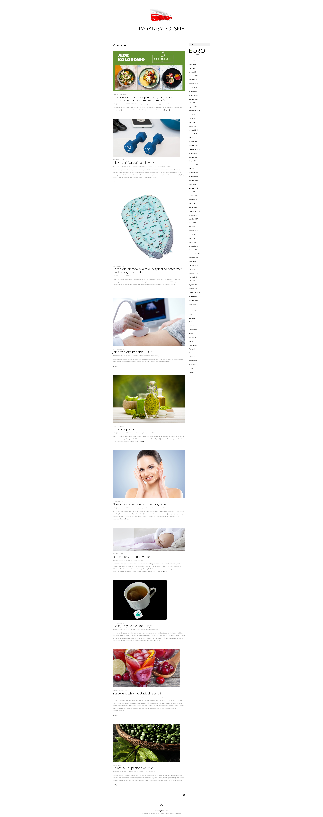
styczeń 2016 (193, 285)
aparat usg (135, 355)
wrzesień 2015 (193, 296)
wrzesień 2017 (193, 215)
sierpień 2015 (193, 300)
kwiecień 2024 (193, 84)
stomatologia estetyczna (139, 508)
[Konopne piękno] (149, 423)
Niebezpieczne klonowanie (131, 557)
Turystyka (192, 364)
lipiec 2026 (192, 64)
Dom (190, 314)
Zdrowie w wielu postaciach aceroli (137, 693)
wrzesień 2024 (193, 80)
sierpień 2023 (193, 99)
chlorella (131, 771)
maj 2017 (192, 227)
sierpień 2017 (193, 219)
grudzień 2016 (193, 246)
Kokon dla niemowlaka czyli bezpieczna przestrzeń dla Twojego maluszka (148, 270)
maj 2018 (192, 192)
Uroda (127, 629)
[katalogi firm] (197, 55)
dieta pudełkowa (152, 104)
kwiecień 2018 (193, 196)
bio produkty (144, 697)
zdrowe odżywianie (166, 166)
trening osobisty (157, 166)
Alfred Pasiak (116, 166)
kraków (136, 166)
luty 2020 (192, 138)
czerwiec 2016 (193, 265)
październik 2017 (194, 211)
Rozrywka (192, 357)
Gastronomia (193, 330)
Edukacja (192, 318)
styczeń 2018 (193, 207)
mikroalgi (136, 771)
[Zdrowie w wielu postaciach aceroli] (146, 687)
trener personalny (147, 166)
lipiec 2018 (192, 184)
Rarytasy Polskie (160, 811)
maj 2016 (192, 269)
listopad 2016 (193, 250)
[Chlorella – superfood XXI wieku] (146, 761)
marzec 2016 (193, 277)
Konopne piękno (124, 429)
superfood (141, 771)
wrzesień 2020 (193, 130)
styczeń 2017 (193, 242)
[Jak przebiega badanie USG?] (149, 345)
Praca (191, 353)
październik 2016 (194, 254)
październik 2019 (194, 149)
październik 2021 (194, 111)
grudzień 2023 (193, 91)
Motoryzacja (193, 345)
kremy (155, 433)
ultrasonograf (154, 355)
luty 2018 (192, 203)
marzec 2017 (193, 234)
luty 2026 (192, 68)
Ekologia (192, 322)
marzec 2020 (193, 134)
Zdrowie (133, 104)
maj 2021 (192, 114)
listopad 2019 (193, 145)
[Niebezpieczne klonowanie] (149, 550)
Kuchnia (128, 104)
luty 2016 (192, 281)
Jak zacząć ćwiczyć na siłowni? (133, 163)
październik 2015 (194, 292)
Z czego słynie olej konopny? (132, 626)
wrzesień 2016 (193, 258)
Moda (191, 341)
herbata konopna (141, 629)
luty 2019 (192, 169)
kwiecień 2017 (193, 231)
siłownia (140, 166)
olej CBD (148, 629)
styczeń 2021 (193, 126)
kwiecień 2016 (193, 273)
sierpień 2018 (193, 180)
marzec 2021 (193, 118)
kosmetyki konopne (144, 433)
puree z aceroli (151, 697)
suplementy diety (149, 771)
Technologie (193, 361)
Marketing (192, 337)
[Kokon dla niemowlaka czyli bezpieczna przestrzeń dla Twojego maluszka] (149, 262)
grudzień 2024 (193, 72)
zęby (161, 508)
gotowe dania (163, 104)
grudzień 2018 (193, 172)
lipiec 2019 (192, 161)
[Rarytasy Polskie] (161, 22)
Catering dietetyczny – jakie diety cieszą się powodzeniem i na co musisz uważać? (142, 98)
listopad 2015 (193, 289)
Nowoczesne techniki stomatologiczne (139, 504)
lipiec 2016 (192, 261)
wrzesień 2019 (193, 153)
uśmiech (148, 508)
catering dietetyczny (143, 104)
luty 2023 (192, 103)
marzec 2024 (193, 87)
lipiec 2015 (192, 304)
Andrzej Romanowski (118, 104)
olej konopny (154, 629)
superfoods (159, 697)
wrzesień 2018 (193, 176)
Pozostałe (192, 349)
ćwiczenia (131, 166)
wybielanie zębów (154, 508)
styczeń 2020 (193, 142)
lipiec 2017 (192, 223)
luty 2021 (192, 122)
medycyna (147, 355)
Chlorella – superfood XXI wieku (134, 768)
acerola (131, 697)
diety (158, 104)
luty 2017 (192, 238)
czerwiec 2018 (193, 188)
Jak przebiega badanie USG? (132, 352)
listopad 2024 (193, 76)
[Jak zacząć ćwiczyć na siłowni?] (146, 156)
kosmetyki (135, 433)
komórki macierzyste (138, 560)
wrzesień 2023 (193, 95)
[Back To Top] (161, 805)
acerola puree (136, 697)
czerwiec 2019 (193, 165)
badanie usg (142, 355)
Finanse (191, 326)
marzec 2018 (193, 200)
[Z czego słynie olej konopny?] (140, 619)
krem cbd (151, 433)
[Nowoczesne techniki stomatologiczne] (149, 498)
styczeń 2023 (193, 107)
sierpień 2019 (193, 157)
